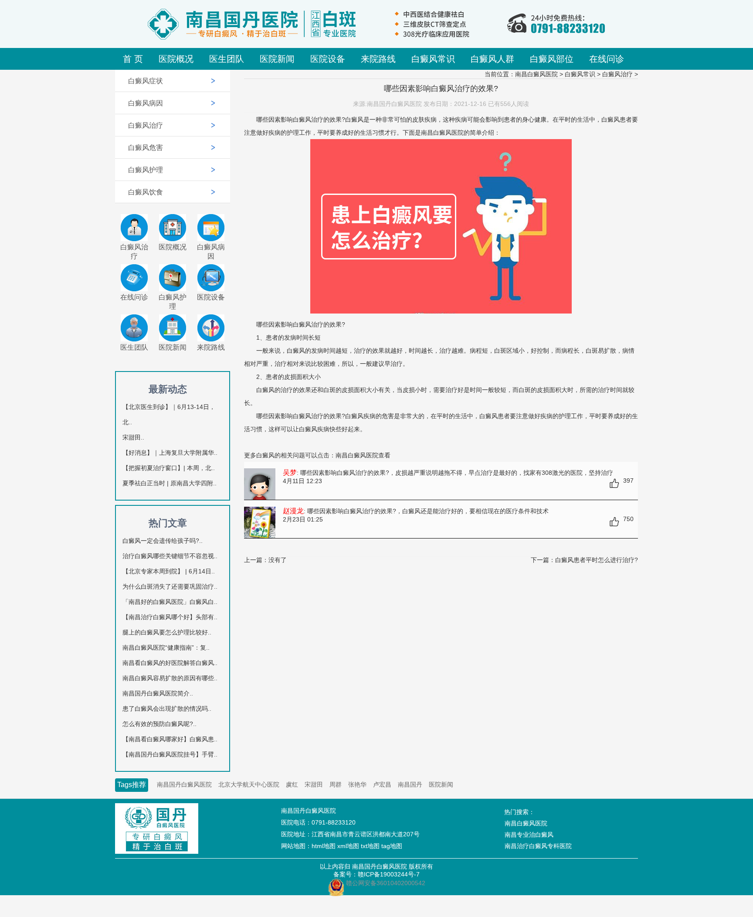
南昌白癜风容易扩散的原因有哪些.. (169, 678)
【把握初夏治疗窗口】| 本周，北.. (168, 467)
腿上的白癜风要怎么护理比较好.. (166, 632)
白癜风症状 (145, 81)
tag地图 (391, 845)
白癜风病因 (145, 103)
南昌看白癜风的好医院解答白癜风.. (169, 662)
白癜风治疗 (145, 125)
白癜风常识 (433, 59)
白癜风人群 (492, 59)
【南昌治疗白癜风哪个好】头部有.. (169, 617)
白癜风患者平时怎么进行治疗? (596, 559)
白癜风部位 (551, 59)
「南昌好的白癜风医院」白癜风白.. (169, 601)
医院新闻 (277, 59)
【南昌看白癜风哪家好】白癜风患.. (169, 739)
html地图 (324, 845)
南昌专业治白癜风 (529, 834)
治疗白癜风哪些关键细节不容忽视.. (169, 555)
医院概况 (176, 59)
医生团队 (226, 59)
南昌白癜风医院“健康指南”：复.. (166, 647)
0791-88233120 (334, 822)
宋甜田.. (133, 437)
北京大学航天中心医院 (248, 784)
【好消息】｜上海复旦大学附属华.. (169, 452)
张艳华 (357, 784)
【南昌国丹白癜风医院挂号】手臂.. (169, 754)
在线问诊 (606, 59)
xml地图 (348, 845)
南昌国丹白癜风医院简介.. (157, 693)
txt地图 (370, 845)
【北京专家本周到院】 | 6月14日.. (168, 571)
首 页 (133, 59)
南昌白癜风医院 (536, 74)
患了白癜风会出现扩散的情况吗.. (166, 708)
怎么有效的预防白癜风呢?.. (159, 723)
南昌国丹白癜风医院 (184, 784)
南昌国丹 (410, 784)
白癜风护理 (145, 170)
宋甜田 (314, 784)
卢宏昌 (382, 784)
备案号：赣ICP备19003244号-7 (376, 874)
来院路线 (378, 59)
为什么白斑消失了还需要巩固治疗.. (169, 586)
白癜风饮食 (145, 192)
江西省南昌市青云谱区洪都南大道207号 (366, 834)
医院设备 (327, 59)
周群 (335, 784)
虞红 (292, 784)
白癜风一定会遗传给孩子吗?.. (162, 540)
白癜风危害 (145, 147)
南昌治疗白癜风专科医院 (538, 845)
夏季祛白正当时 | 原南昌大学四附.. (169, 483)
